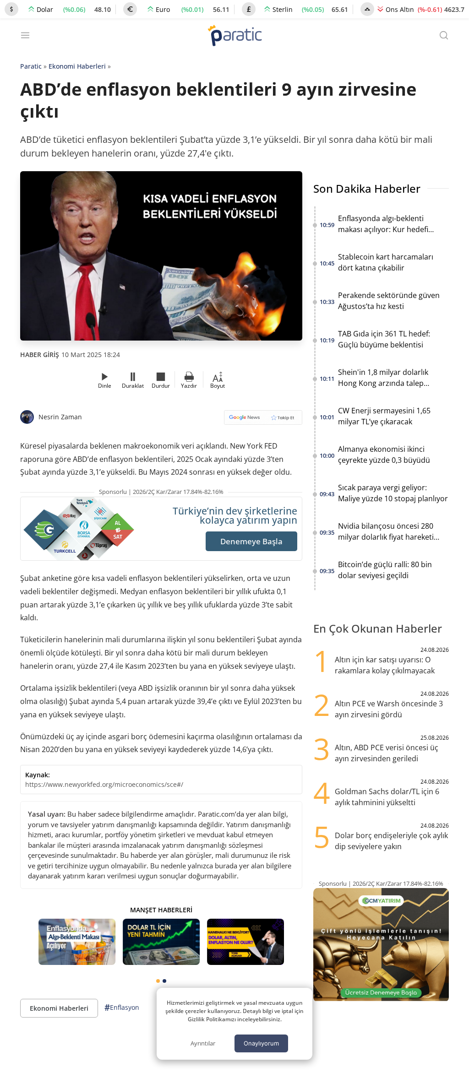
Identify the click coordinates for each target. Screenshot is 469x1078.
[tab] (158, 981)
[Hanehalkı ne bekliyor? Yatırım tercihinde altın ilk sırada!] (245, 942)
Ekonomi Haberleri (77, 66)
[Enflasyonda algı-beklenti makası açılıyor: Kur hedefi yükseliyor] (76, 942)
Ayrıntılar (203, 1043)
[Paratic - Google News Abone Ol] (263, 420)
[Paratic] (234, 36)
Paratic (31, 66)
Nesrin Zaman (60, 416)
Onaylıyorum (261, 1043)
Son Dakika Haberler (366, 188)
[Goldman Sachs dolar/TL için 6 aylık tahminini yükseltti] (161, 942)
